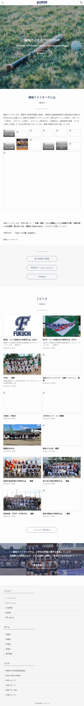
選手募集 (9, 654)
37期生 (8, 644)
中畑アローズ (11, 695)
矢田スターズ (11, 680)
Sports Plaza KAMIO (13, 675)
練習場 (8, 613)
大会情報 (9, 608)
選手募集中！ (42, 53)
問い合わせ (10, 617)
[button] (81, 2)
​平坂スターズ (11, 685)
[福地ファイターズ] (42, 2)
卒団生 (8, 649)
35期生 (8, 634)
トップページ (11, 598)
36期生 (8, 639)
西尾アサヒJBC (11, 690)
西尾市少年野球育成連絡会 (15, 671)
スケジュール (11, 603)
